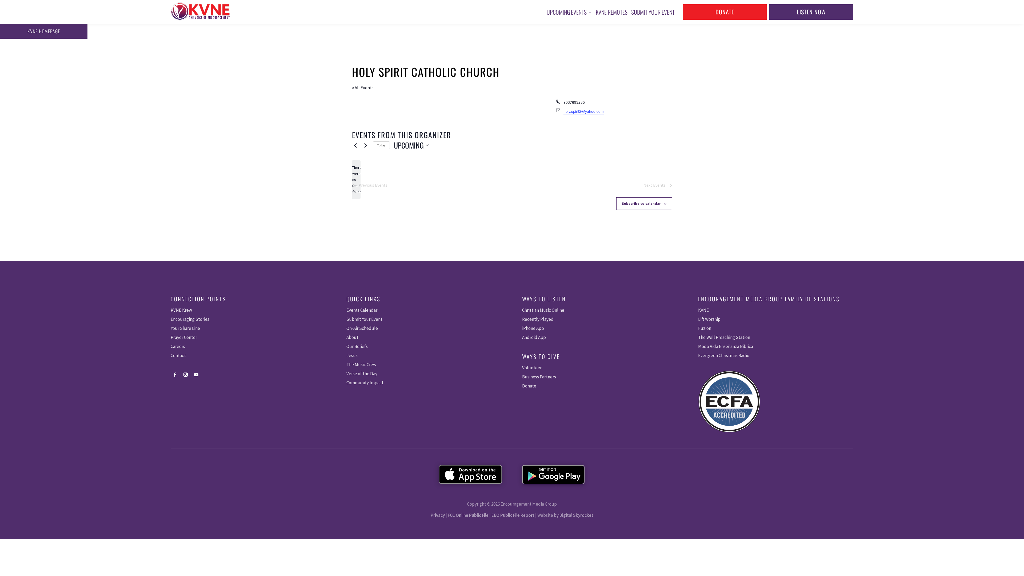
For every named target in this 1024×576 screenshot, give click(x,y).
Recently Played (538, 319)
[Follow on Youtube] (196, 374)
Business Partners (539, 377)
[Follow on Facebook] (175, 374)
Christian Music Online (543, 310)
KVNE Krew (181, 310)
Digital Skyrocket (576, 515)
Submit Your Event (653, 12)
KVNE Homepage (43, 31)
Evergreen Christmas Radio (723, 355)
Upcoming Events (567, 12)
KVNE (703, 310)
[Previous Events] (355, 145)
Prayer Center (184, 337)
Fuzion (704, 328)
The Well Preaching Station (724, 337)
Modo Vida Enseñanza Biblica (725, 346)
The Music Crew (361, 364)
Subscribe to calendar (641, 203)
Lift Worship (709, 319)
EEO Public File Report (512, 515)
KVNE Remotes (611, 12)
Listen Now (811, 11)
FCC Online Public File (468, 515)
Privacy (438, 515)
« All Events (363, 88)
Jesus (352, 355)
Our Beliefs (357, 346)
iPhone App (533, 328)
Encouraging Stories (190, 319)
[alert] (356, 179)
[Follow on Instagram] (185, 374)
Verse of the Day (361, 374)
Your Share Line (185, 328)
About (352, 337)
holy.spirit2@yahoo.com (583, 111)
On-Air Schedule (362, 328)
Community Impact (364, 383)
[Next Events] (365, 145)
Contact (178, 355)
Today (381, 145)
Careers (178, 346)
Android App (534, 337)
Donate (724, 11)
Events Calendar (361, 310)
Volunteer (532, 368)
